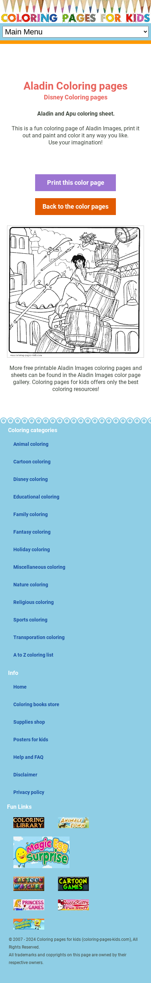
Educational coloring (36, 497)
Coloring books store (36, 704)
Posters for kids (30, 739)
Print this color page (75, 182)
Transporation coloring (39, 637)
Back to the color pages (75, 206)
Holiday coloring (31, 549)
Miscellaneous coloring (39, 567)
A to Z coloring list (33, 655)
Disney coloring (30, 479)
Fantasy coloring (32, 532)
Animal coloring (30, 444)
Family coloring (30, 514)
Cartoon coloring (32, 461)
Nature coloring (30, 584)
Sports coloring (30, 620)
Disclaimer (25, 774)
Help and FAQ (28, 757)
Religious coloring (33, 602)
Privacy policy (28, 792)
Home (20, 687)
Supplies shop (29, 722)
